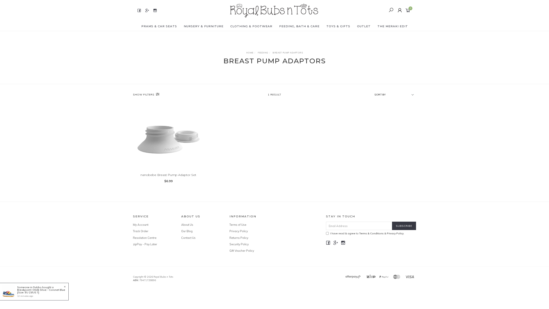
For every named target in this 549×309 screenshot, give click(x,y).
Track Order (140, 231)
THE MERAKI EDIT (392, 26)
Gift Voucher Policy (241, 250)
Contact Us (188, 237)
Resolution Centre (145, 237)
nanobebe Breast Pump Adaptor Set (168, 175)
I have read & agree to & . (367, 233)
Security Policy (239, 244)
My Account (140, 224)
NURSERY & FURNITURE (203, 26)
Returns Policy (238, 237)
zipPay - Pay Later (145, 244)
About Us (187, 224)
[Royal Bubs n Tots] (274, 10)
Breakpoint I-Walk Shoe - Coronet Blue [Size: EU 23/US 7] (41, 291)
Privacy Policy (238, 231)
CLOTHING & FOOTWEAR (251, 26)
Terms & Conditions (371, 233)
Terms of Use (237, 224)
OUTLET (364, 26)
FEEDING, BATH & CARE (299, 26)
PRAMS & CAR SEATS (159, 26)
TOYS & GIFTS (338, 26)
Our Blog (187, 231)
